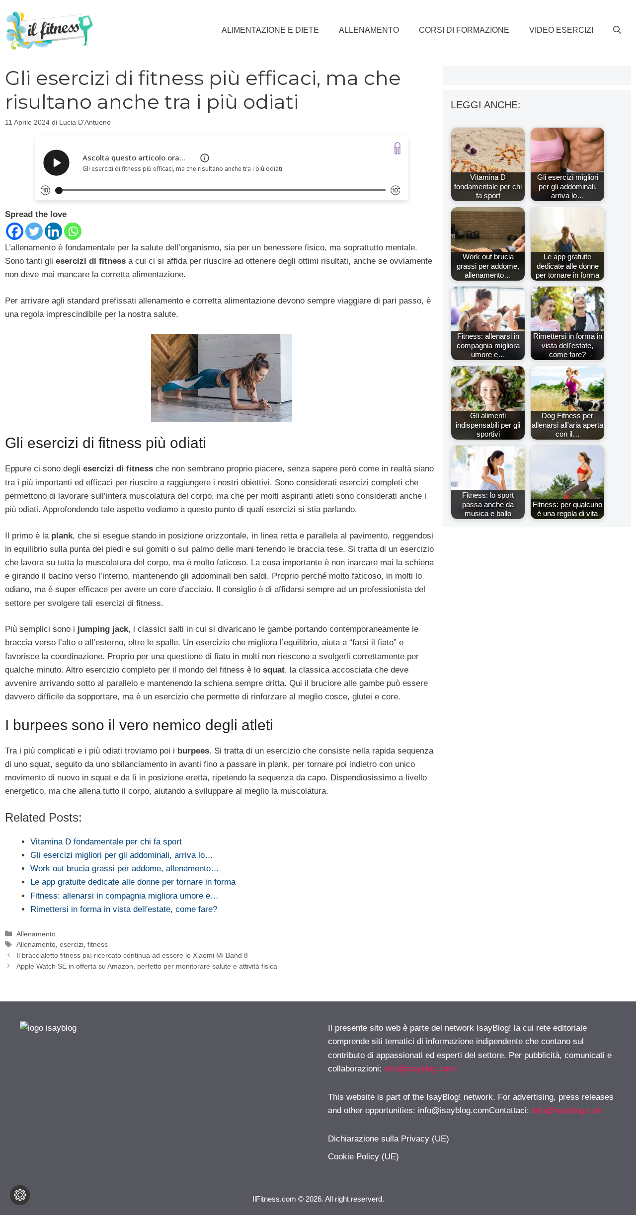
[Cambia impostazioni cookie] (20, 1195)
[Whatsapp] (72, 231)
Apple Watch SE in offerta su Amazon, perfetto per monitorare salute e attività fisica (146, 966)
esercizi (71, 944)
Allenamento (369, 30)
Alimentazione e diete (270, 30)
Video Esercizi (561, 30)
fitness (97, 944)
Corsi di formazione (464, 30)
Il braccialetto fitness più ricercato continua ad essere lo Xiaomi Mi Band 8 (132, 955)
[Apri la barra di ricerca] (617, 30)
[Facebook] (14, 231)
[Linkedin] (53, 231)
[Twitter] (34, 231)
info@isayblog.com (419, 1068)
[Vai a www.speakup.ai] (397, 148)
